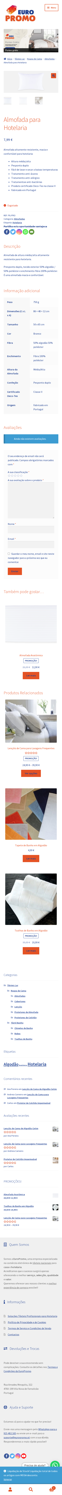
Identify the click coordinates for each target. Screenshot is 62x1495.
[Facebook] (7, 232)
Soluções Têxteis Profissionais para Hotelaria (32, 1316)
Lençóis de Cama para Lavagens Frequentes (28, 1096)
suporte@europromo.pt (17, 1437)
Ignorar (8, 1479)
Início (9, 58)
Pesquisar (31, 1489)
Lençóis (18, 1006)
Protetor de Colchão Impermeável (33, 1103)
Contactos (13, 1334)
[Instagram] (19, 232)
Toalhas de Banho (23, 1039)
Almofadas (50, 58)
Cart (47, 1487)
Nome (12, 524)
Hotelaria (17, 222)
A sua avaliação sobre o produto (26, 480)
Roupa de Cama (34, 58)
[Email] (31, 232)
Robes (17, 1033)
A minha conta (10, 1489)
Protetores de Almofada (26, 1012)
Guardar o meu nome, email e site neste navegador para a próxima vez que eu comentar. (31, 558)
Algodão (11, 1064)
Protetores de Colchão (25, 1017)
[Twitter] (13, 232)
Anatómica (23, 1065)
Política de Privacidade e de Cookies (27, 1322)
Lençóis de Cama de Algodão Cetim (39, 1089)
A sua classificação (18, 472)
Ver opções (31, 773)
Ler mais (31, 675)
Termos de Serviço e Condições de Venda (29, 1328)
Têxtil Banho (17, 1022)
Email (12, 538)
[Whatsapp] (25, 232)
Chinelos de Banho (23, 1028)
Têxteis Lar (20, 58)
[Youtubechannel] (23, 1456)
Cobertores (19, 1001)
